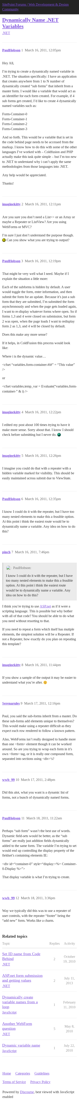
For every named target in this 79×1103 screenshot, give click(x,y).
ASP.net (45, 606)
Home (6, 1073)
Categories (22, 1073)
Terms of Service (14, 1082)
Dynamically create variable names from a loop (20, 1002)
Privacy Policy (40, 1082)
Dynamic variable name (21, 1045)
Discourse (27, 1092)
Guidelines (41, 1073)
